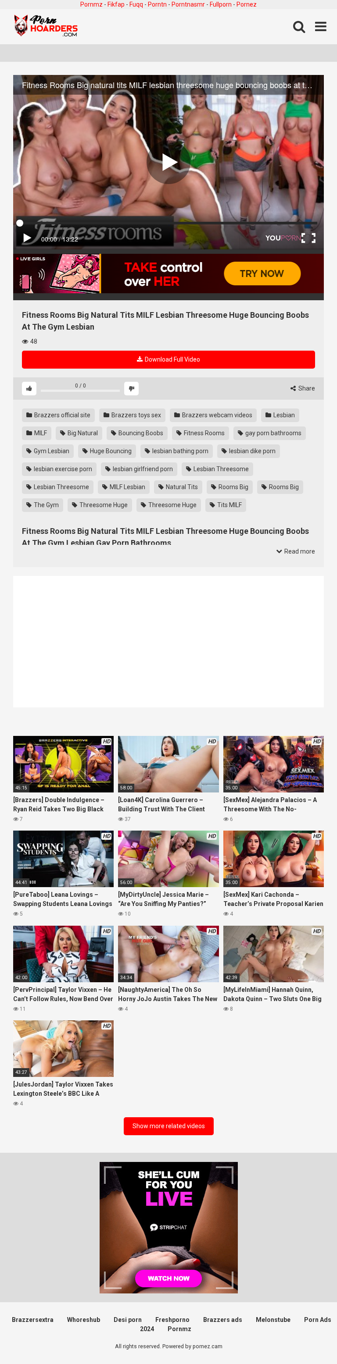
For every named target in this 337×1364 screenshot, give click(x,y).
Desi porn (128, 1319)
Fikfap (116, 4)
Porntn (157, 4)
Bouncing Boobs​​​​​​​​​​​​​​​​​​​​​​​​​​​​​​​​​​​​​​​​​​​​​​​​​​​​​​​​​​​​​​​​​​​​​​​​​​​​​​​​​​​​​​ (140, 433)
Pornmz (91, 4)
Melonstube (273, 1319)
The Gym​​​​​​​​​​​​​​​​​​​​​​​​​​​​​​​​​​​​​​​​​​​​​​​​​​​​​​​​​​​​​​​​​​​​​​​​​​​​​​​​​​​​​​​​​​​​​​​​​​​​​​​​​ (45, 504)
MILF (40, 433)
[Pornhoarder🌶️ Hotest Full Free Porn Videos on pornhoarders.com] (46, 27)
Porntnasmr (188, 4)
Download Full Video (171, 359)
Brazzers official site (61, 415)
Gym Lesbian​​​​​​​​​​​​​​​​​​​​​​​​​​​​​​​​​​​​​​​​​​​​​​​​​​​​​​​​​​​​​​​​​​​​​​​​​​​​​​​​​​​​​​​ (50, 451)
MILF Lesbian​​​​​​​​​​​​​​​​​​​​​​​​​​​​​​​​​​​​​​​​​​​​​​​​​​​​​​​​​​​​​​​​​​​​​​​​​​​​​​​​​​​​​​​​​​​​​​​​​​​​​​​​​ (126, 486)
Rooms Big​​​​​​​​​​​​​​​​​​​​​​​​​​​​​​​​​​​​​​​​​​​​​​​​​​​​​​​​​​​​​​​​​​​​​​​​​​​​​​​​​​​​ (232, 486)
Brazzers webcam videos (216, 415)
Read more (299, 551)
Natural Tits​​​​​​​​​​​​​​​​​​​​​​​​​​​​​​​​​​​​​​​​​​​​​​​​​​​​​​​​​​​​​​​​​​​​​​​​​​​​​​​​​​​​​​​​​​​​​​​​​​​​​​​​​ (181, 486)
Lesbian (283, 415)
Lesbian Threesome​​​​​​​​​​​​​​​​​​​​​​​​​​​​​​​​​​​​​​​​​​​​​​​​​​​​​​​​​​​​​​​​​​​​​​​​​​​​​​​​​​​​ (220, 468)
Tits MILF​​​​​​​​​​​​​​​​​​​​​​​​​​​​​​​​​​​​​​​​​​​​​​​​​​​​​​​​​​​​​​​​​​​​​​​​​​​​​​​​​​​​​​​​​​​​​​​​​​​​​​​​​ (229, 504)
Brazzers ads (222, 1319)
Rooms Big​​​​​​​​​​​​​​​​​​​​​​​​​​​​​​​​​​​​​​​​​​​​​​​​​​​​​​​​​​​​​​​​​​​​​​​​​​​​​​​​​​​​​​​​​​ (283, 486)
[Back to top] (307, 1337)
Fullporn (221, 4)
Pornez (247, 4)
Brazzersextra (33, 1319)
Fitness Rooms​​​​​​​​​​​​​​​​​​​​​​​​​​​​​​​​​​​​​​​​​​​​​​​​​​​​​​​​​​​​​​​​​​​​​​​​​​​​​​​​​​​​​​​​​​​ (204, 433)
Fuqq (136, 4)
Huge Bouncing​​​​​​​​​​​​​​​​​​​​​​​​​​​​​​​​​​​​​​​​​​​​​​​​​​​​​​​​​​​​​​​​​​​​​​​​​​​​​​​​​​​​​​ (110, 451)
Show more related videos (169, 1126)
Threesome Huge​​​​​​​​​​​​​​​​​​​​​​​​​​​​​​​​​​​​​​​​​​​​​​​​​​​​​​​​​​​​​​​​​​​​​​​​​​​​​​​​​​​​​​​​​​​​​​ (103, 504)
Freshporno (172, 1319)
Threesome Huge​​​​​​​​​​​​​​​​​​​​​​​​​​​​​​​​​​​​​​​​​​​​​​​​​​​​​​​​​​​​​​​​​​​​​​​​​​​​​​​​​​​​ (172, 504)
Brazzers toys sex (135, 415)
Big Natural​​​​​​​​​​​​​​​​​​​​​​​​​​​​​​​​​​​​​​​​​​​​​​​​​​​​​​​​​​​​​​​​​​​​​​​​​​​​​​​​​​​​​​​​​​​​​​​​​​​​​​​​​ (82, 433)
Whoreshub (83, 1319)
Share (306, 388)
